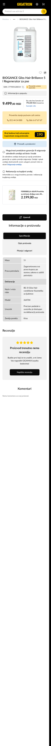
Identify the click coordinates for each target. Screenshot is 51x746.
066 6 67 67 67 (35, 120)
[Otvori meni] (3, 4)
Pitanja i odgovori (24, 251)
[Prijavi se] (37, 4)
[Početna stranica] (24, 4)
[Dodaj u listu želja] (40, 72)
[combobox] (24, 11)
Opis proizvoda (24, 243)
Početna (5, 19)
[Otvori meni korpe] (43, 4)
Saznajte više (31, 106)
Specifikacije (24, 236)
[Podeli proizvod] (45, 72)
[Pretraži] (44, 11)
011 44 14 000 (16, 120)
